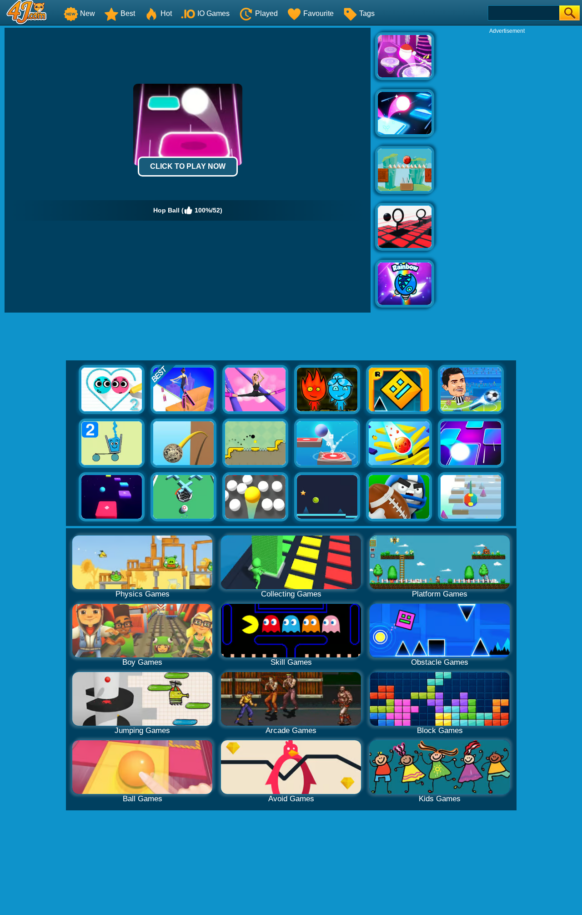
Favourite (318, 13)
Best (127, 13)
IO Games (213, 13)
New (87, 13)
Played (266, 13)
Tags (367, 13)
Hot (166, 13)
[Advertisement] (507, 171)
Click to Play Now (188, 166)
